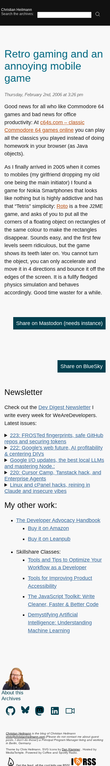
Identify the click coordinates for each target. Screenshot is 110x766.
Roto (62, 206)
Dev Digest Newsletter (64, 407)
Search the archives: (17, 14)
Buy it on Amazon (48, 528)
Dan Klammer (71, 749)
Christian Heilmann (16, 10)
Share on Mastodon (59, 323)
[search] (97, 14)
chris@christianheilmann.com (25, 736)
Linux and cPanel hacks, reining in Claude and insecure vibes (47, 488)
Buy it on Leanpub (49, 539)
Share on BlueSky (81, 366)
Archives (11, 698)
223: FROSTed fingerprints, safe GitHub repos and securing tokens (53, 438)
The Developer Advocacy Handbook (58, 520)
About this (12, 693)
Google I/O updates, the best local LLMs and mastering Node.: (54, 463)
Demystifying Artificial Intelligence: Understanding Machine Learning (60, 622)
